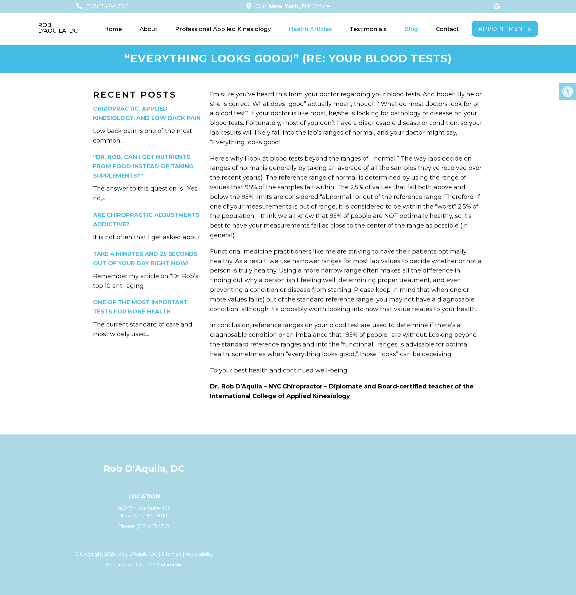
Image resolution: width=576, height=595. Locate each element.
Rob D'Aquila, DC (58, 28)
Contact (447, 29)
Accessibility (200, 554)
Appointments (504, 28)
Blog (411, 29)
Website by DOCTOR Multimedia (144, 565)
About (148, 29)
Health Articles (310, 29)
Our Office (292, 6)
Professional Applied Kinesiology (223, 29)
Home (113, 29)
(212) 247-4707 (106, 6)
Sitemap (171, 554)
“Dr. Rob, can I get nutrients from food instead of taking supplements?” (143, 166)
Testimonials (368, 29)
